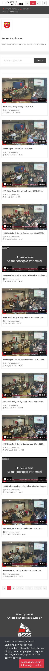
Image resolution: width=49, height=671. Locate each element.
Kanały (26, 9)
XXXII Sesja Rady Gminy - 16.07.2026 (18, 106)
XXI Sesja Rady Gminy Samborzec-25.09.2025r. (22, 570)
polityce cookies (13, 657)
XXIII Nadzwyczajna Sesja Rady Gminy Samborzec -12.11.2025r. (25, 486)
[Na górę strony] (40, 654)
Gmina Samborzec (12, 110)
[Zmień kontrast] (44, 3)
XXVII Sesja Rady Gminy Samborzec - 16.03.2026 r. (24, 317)
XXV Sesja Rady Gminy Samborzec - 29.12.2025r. (23, 402)
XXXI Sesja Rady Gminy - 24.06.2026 (18, 148)
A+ (38, 3)
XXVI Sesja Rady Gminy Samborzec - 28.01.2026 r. (23, 359)
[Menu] (4, 3)
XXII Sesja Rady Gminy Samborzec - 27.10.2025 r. (23, 528)
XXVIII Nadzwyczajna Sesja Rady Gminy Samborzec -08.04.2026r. (25, 275)
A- (27, 3)
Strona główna (11, 9)
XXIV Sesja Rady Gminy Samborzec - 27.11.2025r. (23, 444)
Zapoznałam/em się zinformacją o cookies (32, 663)
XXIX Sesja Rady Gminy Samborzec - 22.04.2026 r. (23, 233)
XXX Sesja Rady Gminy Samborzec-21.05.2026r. (23, 191)
